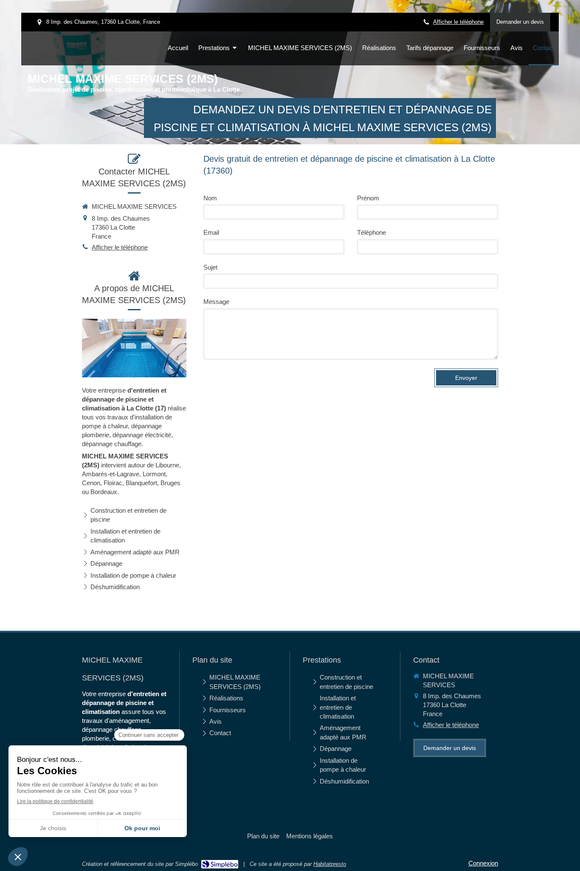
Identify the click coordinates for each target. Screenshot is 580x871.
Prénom (368, 198)
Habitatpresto (329, 864)
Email (211, 232)
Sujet (210, 267)
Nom (210, 198)
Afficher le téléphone (458, 22)
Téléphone (371, 232)
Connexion (483, 863)
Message (216, 301)
